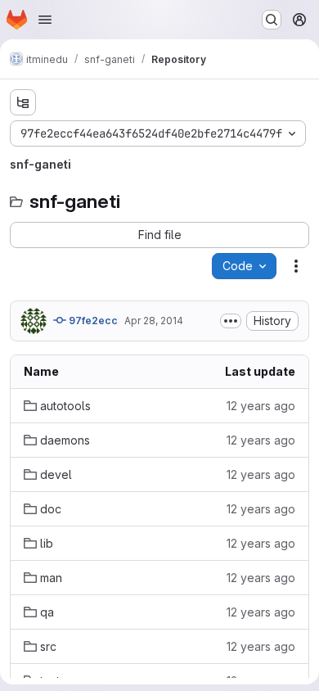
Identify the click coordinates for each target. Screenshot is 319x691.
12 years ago (261, 406)
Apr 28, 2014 (153, 320)
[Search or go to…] (271, 19)
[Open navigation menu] (45, 20)
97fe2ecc (92, 320)
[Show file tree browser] (23, 102)
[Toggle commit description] (230, 321)
